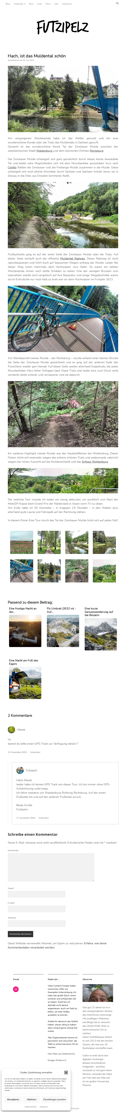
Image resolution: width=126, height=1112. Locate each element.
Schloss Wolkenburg (95, 462)
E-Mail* (11, 903)
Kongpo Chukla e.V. (57, 1060)
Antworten (35, 752)
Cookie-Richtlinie (31, 1107)
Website (12, 917)
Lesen (39, 4)
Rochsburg (96, 151)
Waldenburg (44, 151)
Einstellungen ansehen (54, 1099)
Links (56, 4)
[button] (66, 1072)
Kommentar (13, 850)
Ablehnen (31, 1099)
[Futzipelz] (63, 35)
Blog (8, 4)
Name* (11, 888)
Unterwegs (18, 4)
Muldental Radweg (72, 258)
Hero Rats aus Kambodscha (61, 1053)
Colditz (12, 167)
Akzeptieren (13, 1099)
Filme (48, 4)
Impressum (44, 1107)
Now (31, 4)
